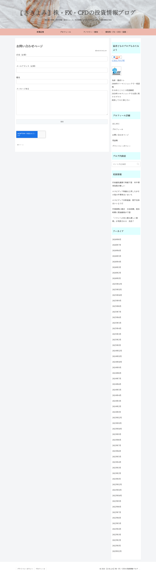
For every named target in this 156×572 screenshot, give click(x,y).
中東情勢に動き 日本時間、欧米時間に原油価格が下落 (126, 211)
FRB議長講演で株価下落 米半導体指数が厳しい (126, 184)
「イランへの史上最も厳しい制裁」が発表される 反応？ (125, 220)
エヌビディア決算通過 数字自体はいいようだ (126, 202)
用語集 (115, 140)
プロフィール (117, 129)
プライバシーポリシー (121, 146)
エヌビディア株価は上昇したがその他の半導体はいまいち (126, 193)
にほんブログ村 (118, 60)
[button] (138, 164)
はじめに (116, 123)
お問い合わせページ (120, 135)
